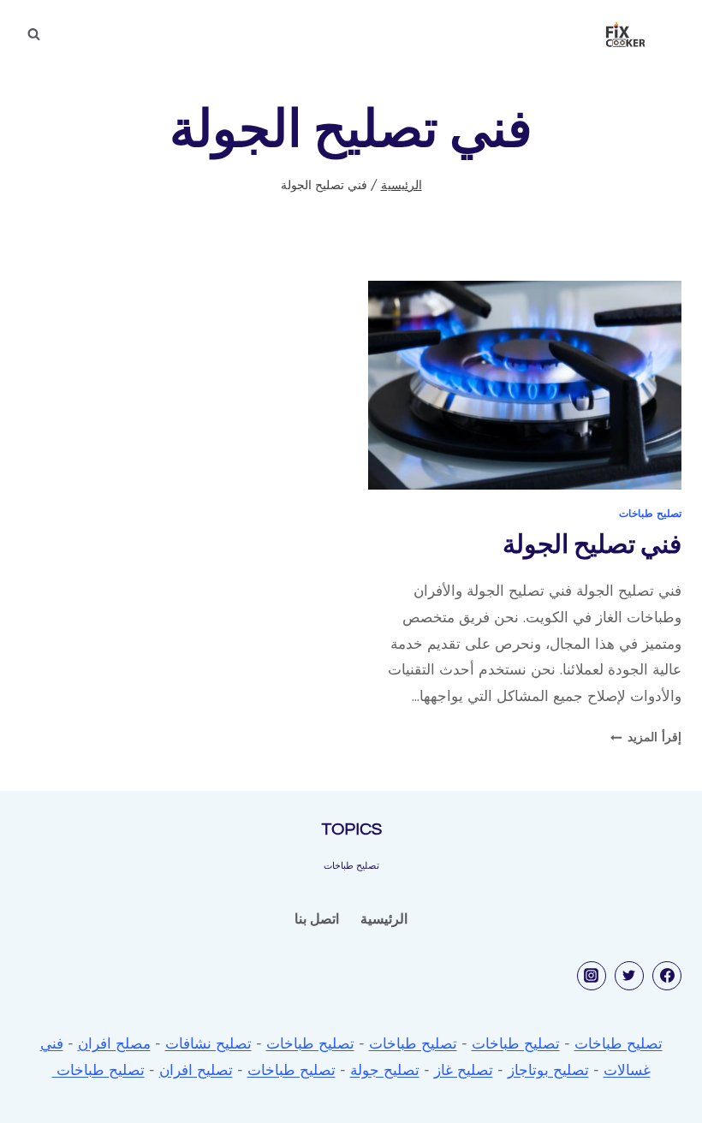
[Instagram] (591, 975)
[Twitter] (629, 975)
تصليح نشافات (208, 1043)
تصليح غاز (463, 1069)
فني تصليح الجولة (592, 545)
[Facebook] (666, 975)
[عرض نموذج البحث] (33, 34)
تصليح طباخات (650, 513)
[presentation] (524, 385)
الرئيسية (384, 918)
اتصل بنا (316, 918)
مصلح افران (114, 1043)
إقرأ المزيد (645, 736)
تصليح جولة (384, 1069)
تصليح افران (196, 1069)
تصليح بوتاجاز (548, 1069)
